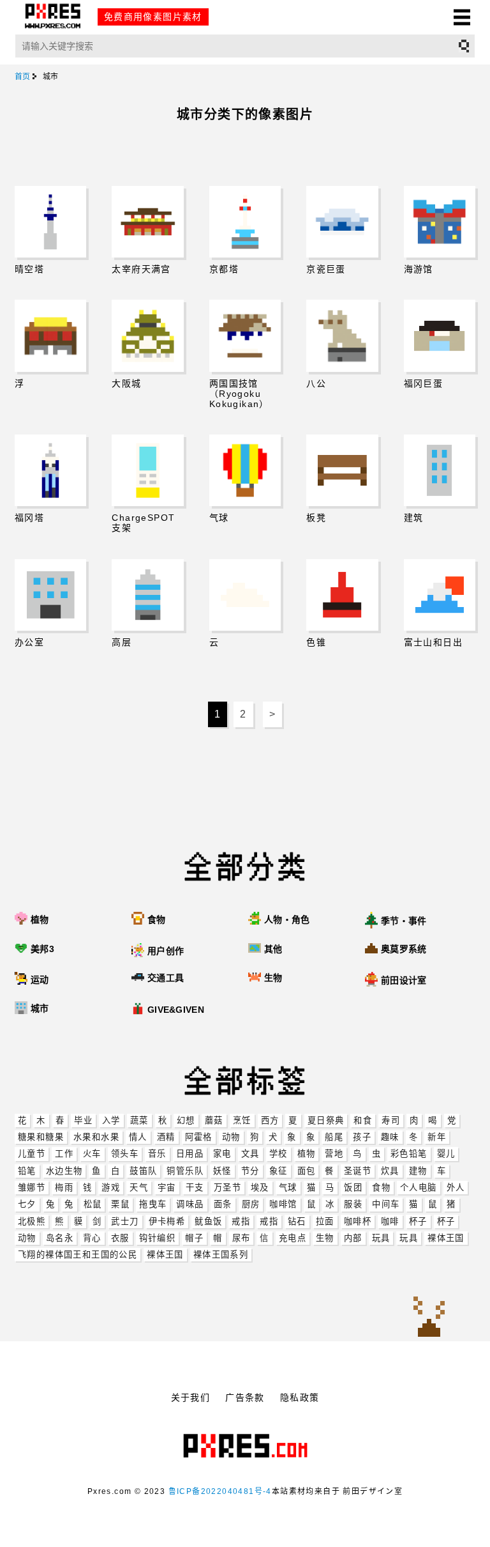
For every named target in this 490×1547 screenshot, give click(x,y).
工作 (64, 1153)
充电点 (292, 1238)
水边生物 (64, 1171)
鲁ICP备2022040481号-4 (220, 1491)
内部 (353, 1238)
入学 (111, 1120)
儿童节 (31, 1153)
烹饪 (242, 1120)
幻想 (186, 1120)
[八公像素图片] (342, 335)
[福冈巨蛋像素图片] (439, 335)
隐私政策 (300, 1397)
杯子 (418, 1221)
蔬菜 (139, 1120)
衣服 (120, 1238)
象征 (278, 1171)
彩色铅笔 (408, 1153)
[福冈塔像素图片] (50, 470)
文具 (250, 1153)
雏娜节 (31, 1187)
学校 (278, 1153)
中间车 (385, 1204)
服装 (353, 1204)
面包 (306, 1171)
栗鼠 (120, 1204)
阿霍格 (198, 1137)
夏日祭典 (326, 1120)
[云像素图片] (245, 595)
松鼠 (93, 1204)
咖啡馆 (283, 1204)
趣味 (390, 1137)
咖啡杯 (357, 1221)
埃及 (260, 1187)
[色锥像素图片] (342, 595)
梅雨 (64, 1187)
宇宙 (167, 1187)
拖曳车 (153, 1204)
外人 (456, 1187)
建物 (418, 1171)
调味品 (190, 1204)
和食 (362, 1120)
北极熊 (31, 1221)
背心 (92, 1238)
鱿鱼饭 (208, 1221)
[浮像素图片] (50, 335)
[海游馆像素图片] (439, 222)
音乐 (157, 1153)
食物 (381, 1187)
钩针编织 (157, 1238)
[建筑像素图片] (439, 470)
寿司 (391, 1120)
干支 (195, 1187)
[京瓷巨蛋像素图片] (342, 222)
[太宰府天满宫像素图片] (147, 222)
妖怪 (222, 1171)
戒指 (241, 1221)
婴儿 (446, 1153)
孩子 (362, 1137)
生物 (325, 1238)
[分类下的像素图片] (256, 1009)
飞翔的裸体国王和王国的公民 (77, 1254)
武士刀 (124, 1221)
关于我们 (191, 1397)
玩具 (381, 1238)
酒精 (166, 1137)
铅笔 (27, 1171)
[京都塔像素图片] (245, 222)
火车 (92, 1153)
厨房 (251, 1204)
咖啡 (390, 1221)
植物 (306, 1153)
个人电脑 (418, 1187)
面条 (223, 1204)
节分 (250, 1171)
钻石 (297, 1221)
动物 (231, 1137)
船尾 (334, 1137)
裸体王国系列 (220, 1254)
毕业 (83, 1120)
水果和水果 (96, 1137)
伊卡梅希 (167, 1221)
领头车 (124, 1153)
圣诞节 (357, 1171)
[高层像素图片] (147, 595)
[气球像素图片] (245, 470)
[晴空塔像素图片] (50, 222)
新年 (436, 1137)
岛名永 (59, 1238)
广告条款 (245, 1397)
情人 (138, 1137)
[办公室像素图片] (50, 595)
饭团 (353, 1187)
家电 (222, 1153)
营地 (334, 1153)
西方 (270, 1120)
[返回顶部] (429, 1317)
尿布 (241, 1238)
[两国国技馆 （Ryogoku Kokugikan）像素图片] (245, 335)
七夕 (27, 1204)
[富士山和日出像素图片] (439, 595)
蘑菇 (214, 1120)
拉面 (325, 1221)
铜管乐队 (185, 1171)
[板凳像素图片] (342, 470)
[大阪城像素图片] (147, 335)
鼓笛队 (143, 1171)
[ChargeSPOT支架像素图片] (147, 470)
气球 (288, 1187)
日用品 (190, 1153)
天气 (139, 1187)
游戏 (110, 1187)
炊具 (390, 1171)
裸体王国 (445, 1238)
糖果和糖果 (41, 1137)
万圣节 (227, 1187)
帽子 (194, 1238)
